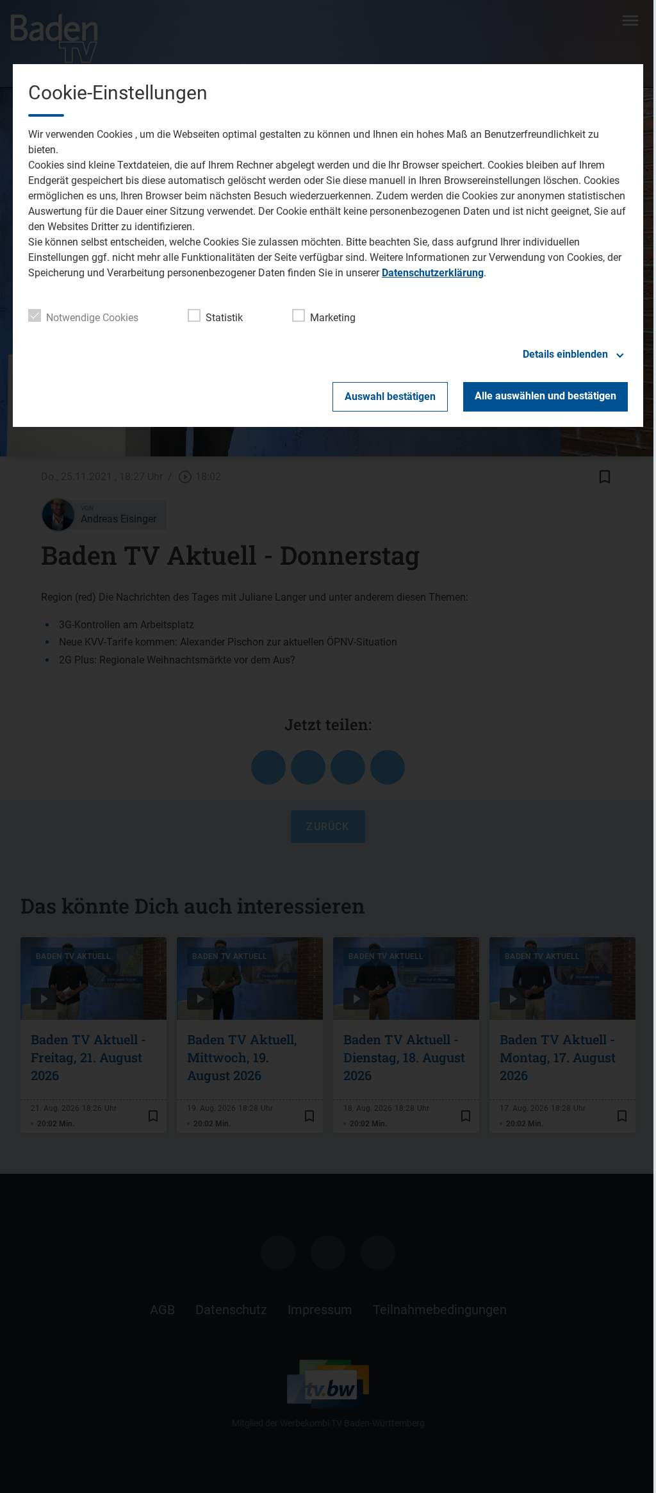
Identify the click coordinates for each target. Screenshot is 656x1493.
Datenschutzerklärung (433, 273)
